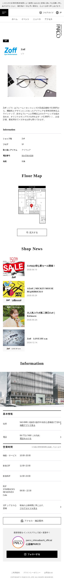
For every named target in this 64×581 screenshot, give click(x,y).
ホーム (15, 19)
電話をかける (25, 438)
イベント (25, 19)
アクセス (48, 19)
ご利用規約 (15, 572)
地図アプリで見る (27, 425)
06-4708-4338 (27, 156)
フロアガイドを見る (28, 508)
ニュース (37, 19)
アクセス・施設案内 (33, 521)
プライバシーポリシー (32, 572)
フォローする (34, 554)
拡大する (33, 232)
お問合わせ (48, 572)
